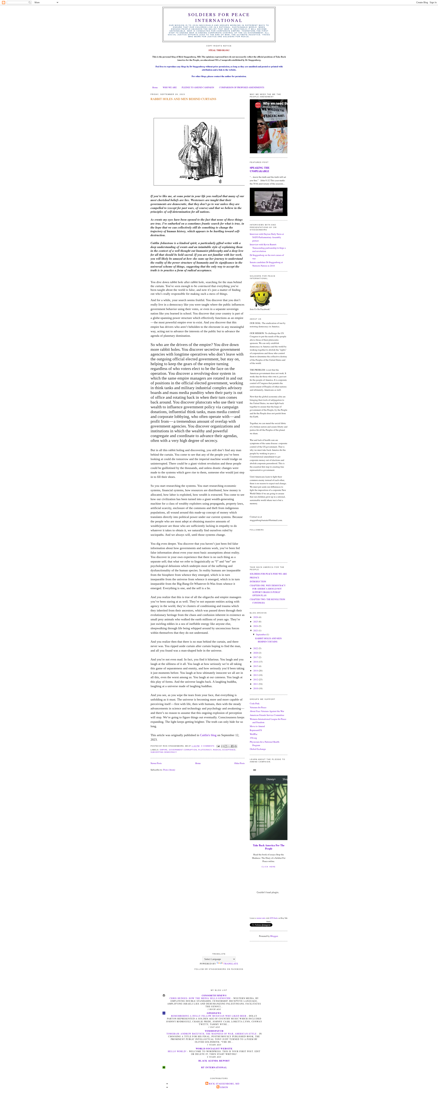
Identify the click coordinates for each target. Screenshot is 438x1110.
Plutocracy (205, 750)
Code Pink (255, 703)
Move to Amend (257, 726)
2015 (256, 666)
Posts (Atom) (169, 769)
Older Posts (239, 763)
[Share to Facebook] (232, 746)
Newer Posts (156, 763)
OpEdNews (214, 1013)
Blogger (274, 936)
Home (155, 87)
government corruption (183, 750)
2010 (256, 688)
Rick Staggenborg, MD (224, 1083)
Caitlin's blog (208, 735)
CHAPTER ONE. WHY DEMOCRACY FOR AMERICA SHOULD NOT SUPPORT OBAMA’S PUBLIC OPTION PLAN (268, 590)
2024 (256, 626)
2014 (256, 670)
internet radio (261, 918)
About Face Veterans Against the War (267, 711)
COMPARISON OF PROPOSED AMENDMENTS (241, 87)
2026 (256, 617)
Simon (224, 1087)
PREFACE (254, 577)
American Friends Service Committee (267, 715)
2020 (256, 652)
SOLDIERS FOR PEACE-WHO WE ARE (268, 573)
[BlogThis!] (226, 746)
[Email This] (222, 746)
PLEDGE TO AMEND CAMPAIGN (198, 87)
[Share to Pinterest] (235, 746)
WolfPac (253, 734)
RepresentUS (256, 730)
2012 (256, 679)
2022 (256, 648)
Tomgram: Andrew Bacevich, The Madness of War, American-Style (211, 1033)
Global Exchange (258, 749)
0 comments (207, 746)
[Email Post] (218, 746)
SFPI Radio (274, 918)
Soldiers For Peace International (219, 17)
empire (164, 750)
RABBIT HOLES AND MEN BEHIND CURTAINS (183, 99)
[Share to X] (229, 746)
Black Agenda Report (214, 1060)
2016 (256, 661)
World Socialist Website (214, 1048)
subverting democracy (164, 752)
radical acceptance (224, 750)
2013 (256, 675)
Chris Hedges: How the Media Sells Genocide (201, 998)
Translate (230, 963)
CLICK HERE (268, 867)
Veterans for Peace (258, 707)
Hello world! (177, 1051)
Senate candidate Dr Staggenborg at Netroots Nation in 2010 (266, 264)
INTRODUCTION (258, 581)
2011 (256, 683)
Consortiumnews (214, 995)
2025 (256, 621)
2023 (256, 630)
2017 (256, 657)
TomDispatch (214, 1030)
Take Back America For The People (269, 847)
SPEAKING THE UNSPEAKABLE (259, 169)
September (261, 634)
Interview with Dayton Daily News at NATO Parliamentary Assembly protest (267, 237)
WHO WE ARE (170, 87)
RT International (214, 1067)
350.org (253, 737)
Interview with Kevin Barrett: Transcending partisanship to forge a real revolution (268, 248)
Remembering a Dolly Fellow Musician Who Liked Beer (209, 1015)
